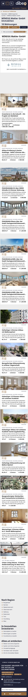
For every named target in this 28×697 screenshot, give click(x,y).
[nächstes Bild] (26, 100)
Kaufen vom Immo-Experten (11, 646)
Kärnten (5, 605)
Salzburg (5, 612)
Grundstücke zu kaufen (10, 636)
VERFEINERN (24, 27)
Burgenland (6, 602)
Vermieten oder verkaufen (10, 650)
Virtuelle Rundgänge (9, 648)
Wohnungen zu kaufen (9, 633)
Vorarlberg (6, 619)
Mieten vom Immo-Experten (11, 644)
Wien (4, 621)
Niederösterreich (8, 607)
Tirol (4, 616)
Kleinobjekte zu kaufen (9, 631)
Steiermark (6, 614)
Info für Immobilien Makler (11, 653)
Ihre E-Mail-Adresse (5, 686)
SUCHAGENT (5, 27)
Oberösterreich (7, 609)
